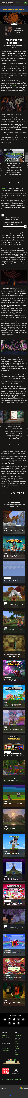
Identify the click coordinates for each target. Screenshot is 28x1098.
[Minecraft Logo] (7, 3)
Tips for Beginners (18, 1039)
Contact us (17, 1048)
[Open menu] (25, 2)
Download (17, 1046)
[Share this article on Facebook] (22, 493)
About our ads (16, 1093)
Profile (16, 1052)
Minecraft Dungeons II (6, 1035)
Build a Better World (6, 1048)
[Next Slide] (17, 182)
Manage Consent (18, 1079)
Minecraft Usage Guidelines (7, 1079)
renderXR (13, 85)
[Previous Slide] (10, 182)
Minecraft (4, 1034)
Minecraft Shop (18, 1035)
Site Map (17, 1045)
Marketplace (17, 1034)
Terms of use (3, 1093)
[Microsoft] (24, 1088)
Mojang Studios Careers (7, 1046)
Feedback (17, 1043)
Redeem (16, 1054)
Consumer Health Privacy (15, 1091)
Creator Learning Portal (7, 1045)
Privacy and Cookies (5, 1091)
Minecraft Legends (6, 1039)
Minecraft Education (6, 1040)
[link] (4, 1019)
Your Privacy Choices (16, 1095)
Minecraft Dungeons (6, 1037)
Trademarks (10, 1093)
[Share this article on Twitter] (14, 493)
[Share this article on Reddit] (18, 493)
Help (16, 1041)
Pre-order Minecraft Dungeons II (13, 9)
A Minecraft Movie (6, 1050)
